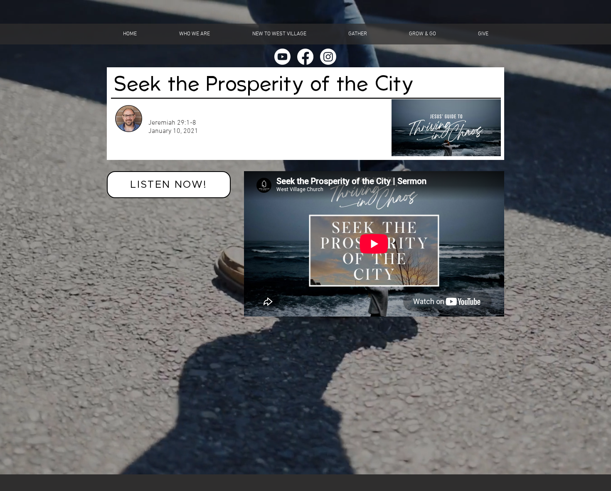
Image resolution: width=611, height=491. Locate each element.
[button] (194, 34)
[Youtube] (282, 57)
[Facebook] (305, 57)
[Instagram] (328, 57)
